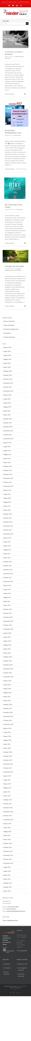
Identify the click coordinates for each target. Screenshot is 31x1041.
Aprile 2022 (7, 554)
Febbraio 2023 (8, 514)
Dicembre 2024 (8, 427)
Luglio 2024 (7, 446)
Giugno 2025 (7, 403)
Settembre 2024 (8, 438)
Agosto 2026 (7, 347)
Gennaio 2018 (8, 756)
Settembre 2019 (8, 677)
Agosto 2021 (7, 585)
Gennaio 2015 (8, 887)
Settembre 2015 (8, 863)
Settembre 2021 (8, 581)
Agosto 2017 (7, 776)
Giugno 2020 (7, 641)
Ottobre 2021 (8, 577)
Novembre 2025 (8, 383)
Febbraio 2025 (8, 419)
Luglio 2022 (7, 542)
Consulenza (7, 964)
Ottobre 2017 (8, 768)
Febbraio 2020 (8, 657)
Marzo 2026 (7, 367)
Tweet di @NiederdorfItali (10, 920)
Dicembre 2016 (8, 808)
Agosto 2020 (7, 633)
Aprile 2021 (7, 601)
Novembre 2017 (8, 764)
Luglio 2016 (7, 827)
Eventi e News (17, 135)
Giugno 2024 (7, 450)
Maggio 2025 (7, 407)
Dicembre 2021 (8, 569)
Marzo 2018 (7, 748)
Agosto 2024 (7, 442)
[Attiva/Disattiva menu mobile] (27, 16)
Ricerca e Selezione (16, 270)
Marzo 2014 (7, 891)
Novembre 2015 (8, 855)
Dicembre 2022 (8, 522)
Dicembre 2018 (8, 712)
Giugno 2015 (7, 871)
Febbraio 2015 (8, 883)
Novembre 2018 (8, 716)
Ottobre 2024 (8, 434)
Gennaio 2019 (8, 708)
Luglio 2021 (7, 589)
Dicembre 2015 (8, 851)
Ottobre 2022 (8, 530)
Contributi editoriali (19, 56)
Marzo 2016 (7, 839)
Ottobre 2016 (8, 815)
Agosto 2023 (7, 490)
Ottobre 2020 (8, 625)
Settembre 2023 (8, 486)
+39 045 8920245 (10, 909)
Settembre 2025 (8, 391)
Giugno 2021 (7, 593)
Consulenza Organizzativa (11, 329)
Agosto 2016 (7, 823)
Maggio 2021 (7, 597)
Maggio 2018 (7, 740)
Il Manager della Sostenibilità (14, 266)
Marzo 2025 (7, 415)
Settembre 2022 (8, 534)
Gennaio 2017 (8, 804)
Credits (15, 989)
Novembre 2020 (8, 621)
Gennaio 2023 (8, 518)
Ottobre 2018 (8, 720)
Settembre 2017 (8, 772)
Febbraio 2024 (8, 466)
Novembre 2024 (8, 431)
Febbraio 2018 (8, 752)
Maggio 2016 (7, 831)
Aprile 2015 (7, 875)
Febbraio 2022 (8, 561)
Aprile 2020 (7, 649)
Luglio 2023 (7, 494)
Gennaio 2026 (8, 375)
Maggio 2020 (7, 645)
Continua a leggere (9, 94)
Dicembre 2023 (8, 474)
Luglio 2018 (7, 732)
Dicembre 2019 (8, 665)
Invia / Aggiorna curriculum (22, 969)
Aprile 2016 (7, 835)
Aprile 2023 (7, 506)
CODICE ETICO (18, 987)
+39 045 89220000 (13, 907)
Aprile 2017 (7, 792)
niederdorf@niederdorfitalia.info (16, 911)
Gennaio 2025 (8, 423)
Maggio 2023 (7, 502)
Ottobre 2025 (8, 387)
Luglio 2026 (7, 351)
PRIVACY (12, 987)
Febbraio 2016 (8, 843)
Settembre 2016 (8, 819)
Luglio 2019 (7, 685)
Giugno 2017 (7, 784)
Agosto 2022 (7, 538)
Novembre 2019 (8, 669)
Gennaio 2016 (8, 847)
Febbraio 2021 (8, 609)
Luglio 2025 (7, 399)
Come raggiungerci (22, 950)
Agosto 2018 (7, 728)
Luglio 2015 (7, 867)
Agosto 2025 (7, 395)
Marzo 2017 (7, 796)
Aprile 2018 (7, 744)
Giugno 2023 (7, 498)
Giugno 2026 (7, 355)
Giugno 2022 (7, 546)
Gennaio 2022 (8, 565)
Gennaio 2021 (8, 613)
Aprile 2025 (7, 411)
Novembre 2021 (8, 573)
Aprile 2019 (7, 696)
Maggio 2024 (7, 454)
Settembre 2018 (8, 724)
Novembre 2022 (8, 526)
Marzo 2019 (7, 700)
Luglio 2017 (7, 780)
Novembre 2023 (8, 478)
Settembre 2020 (8, 629)
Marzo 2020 (7, 653)
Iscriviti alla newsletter (21, 975)
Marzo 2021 (7, 605)
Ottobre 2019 (8, 673)
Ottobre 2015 (8, 859)
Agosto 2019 (7, 681)
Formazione (7, 58)
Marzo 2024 (7, 462)
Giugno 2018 (7, 736)
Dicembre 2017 (8, 760)
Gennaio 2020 (8, 661)
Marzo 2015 (7, 879)
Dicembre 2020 (8, 617)
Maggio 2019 (7, 692)
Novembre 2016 (8, 812)
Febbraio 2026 (8, 371)
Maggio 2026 (7, 359)
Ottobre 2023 (8, 482)
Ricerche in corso (22, 964)
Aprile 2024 (7, 458)
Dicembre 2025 (8, 379)
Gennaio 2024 (8, 470)
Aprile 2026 (7, 363)
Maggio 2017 (7, 788)
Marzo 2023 (7, 510)
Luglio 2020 (7, 637)
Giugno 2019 (7, 688)
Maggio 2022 (7, 550)
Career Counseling (9, 325)
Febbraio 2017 (8, 800)
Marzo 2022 (7, 558)
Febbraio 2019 (8, 704)
